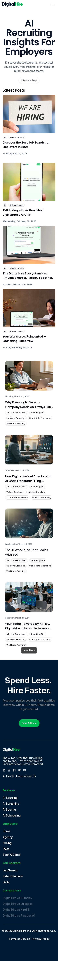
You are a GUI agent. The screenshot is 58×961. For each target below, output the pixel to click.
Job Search (10, 870)
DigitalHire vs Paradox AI (19, 915)
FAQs (6, 849)
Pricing (7, 843)
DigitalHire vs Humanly (17, 898)
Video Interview (13, 876)
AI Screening (11, 803)
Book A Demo (11, 854)
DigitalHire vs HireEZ (16, 909)
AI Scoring (9, 809)
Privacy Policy (40, 938)
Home (6, 831)
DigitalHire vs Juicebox (17, 903)
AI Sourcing (10, 797)
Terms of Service (19, 938)
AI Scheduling (12, 815)
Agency (8, 837)
